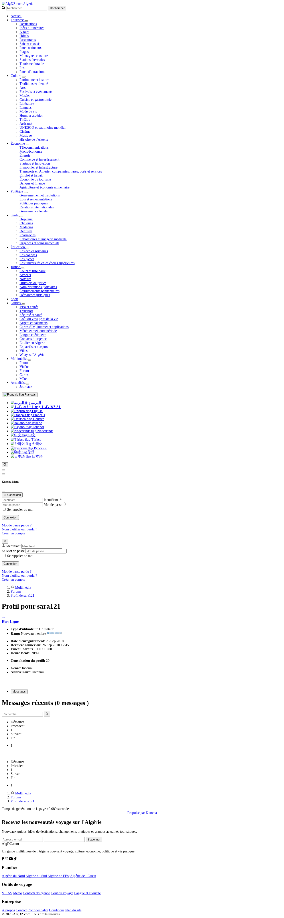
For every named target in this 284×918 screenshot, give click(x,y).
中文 (32, 435)
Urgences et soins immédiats (39, 243)
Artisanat (26, 123)
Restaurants (28, 40)
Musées (25, 95)
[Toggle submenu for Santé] (21, 216)
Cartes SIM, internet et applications (44, 327)
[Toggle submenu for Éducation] (27, 248)
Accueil (16, 16)
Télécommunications (34, 147)
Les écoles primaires (34, 251)
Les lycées (27, 259)
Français (30, 394)
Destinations (28, 24)
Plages (24, 52)
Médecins (26, 227)
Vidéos (24, 367)
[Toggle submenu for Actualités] (27, 383)
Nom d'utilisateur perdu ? (19, 529)
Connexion (10, 517)
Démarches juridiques (35, 295)
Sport (14, 299)
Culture (16, 76)
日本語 (37, 456)
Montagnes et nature (34, 56)
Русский (40, 448)
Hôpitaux (26, 219)
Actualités (18, 382)
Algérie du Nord (13, 876)
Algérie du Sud (36, 876)
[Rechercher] (5, 464)
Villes (24, 351)
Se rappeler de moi (20, 509)
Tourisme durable (32, 64)
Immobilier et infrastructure (38, 167)
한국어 (37, 444)
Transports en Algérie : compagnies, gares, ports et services (61, 171)
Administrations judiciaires (38, 287)
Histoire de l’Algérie (34, 139)
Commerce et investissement (39, 159)
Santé (15, 215)
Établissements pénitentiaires (39, 291)
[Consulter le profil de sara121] (3, 617)
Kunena (151, 813)
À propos (8, 910)
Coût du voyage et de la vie (39, 319)
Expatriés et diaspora (34, 347)
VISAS (7, 893)
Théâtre (25, 119)
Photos (24, 363)
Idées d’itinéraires (32, 28)
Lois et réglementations (36, 199)
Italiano (36, 423)
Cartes (24, 375)
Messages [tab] (19, 691)
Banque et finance (32, 183)
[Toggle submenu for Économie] (27, 144)
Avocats (25, 275)
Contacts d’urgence (33, 339)
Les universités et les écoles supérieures (47, 263)
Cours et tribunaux (32, 271)
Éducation (18, 247)
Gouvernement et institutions (40, 195)
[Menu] (3, 470)
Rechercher (57, 8)
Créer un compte (13, 533)
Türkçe (35, 439)
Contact (21, 910)
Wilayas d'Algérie (32, 355)
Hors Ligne (10, 621)
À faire (24, 32)
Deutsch (38, 419)
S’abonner (93, 839)
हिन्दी (30, 452)
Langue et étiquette (33, 335)
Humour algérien (31, 115)
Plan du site (73, 910)
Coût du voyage (62, 893)
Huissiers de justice (33, 283)
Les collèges (28, 255)
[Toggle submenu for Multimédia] (29, 360)
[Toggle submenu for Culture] (24, 77)
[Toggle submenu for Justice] (22, 268)
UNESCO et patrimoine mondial (42, 127)
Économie (18, 143)
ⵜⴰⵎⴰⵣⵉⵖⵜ (50, 407)
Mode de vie (28, 111)
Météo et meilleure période (38, 331)
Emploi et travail (31, 175)
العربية (35, 403)
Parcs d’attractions (32, 72)
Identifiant (51, 500)
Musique (26, 135)
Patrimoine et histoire (34, 80)
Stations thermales (32, 60)
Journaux (26, 386)
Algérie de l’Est (58, 876)
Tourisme (18, 20)
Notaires (25, 279)
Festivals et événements (36, 91)
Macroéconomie (31, 151)
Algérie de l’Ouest (83, 876)
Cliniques (26, 223)
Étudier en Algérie (32, 343)
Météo (24, 378)
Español (38, 427)
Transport (26, 311)
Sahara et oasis (30, 44)
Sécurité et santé (31, 315)
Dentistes (26, 231)
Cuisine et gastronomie (35, 99)
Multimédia (19, 359)
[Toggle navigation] (3, 474)
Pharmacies (28, 235)
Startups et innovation (35, 163)
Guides (16, 303)
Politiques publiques (34, 203)
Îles (22, 68)
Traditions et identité (34, 83)
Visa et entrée (29, 307)
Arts (23, 87)
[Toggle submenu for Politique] (26, 192)
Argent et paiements (33, 323)
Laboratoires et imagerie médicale (43, 239)
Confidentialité (38, 910)
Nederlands (44, 431)
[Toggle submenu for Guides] (23, 304)
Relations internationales (37, 207)
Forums (25, 371)
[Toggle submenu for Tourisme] (26, 21)
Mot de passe (53, 505)
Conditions (56, 910)
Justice (16, 267)
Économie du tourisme (35, 179)
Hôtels (24, 36)
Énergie (25, 155)
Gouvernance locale (33, 211)
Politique (17, 191)
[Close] (3, 491)
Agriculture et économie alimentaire (44, 187)
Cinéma (25, 131)
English (37, 411)
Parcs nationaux (31, 48)
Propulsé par (136, 813)
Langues (26, 107)
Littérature (27, 103)
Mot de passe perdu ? (17, 525)
